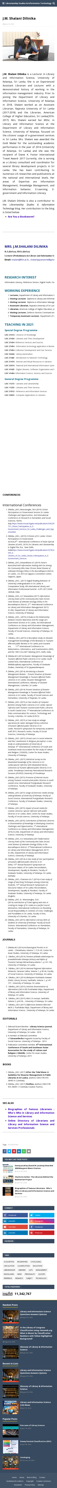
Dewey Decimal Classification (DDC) (35, 1441)
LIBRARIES (22, 1270)
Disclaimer (18, 1485)
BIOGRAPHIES (13, 1145)
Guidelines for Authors (14, 1481)
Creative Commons (43, 1481)
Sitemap (41, 1485)
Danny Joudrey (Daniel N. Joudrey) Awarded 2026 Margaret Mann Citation (34, 1166)
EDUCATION (37, 1266)
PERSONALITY (30, 1274)
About (21, 1477)
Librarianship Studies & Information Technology (29, 3)
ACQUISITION (9, 1262)
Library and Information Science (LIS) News (35, 1403)
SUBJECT (29, 1278)
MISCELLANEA (9, 1274)
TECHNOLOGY (41, 1278)
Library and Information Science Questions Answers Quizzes (35, 1313)
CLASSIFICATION (24, 1266)
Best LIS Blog (31, 1477)
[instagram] (41, 1221)
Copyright (30, 1481)
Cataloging (25, 1457)
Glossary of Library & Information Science (36, 1348)
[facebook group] (41, 1227)
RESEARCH (19, 1278)
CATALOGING (36, 1262)
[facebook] (15, 1215)
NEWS (19, 1274)
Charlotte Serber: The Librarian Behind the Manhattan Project (34, 1178)
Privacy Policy (30, 1485)
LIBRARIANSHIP (9, 1270)
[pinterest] (41, 1232)
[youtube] (15, 1227)
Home (14, 1477)
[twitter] (41, 1215)
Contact (42, 1477)
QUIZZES (41, 1274)
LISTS (31, 1270)
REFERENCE (8, 1278)
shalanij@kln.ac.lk (20, 259)
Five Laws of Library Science (32, 1425)
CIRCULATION (9, 1266)
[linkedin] (15, 1221)
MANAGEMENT (41, 1270)
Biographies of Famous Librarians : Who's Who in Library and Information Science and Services (31, 1113)
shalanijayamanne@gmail (43, 259)
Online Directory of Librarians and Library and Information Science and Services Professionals (31, 1124)
